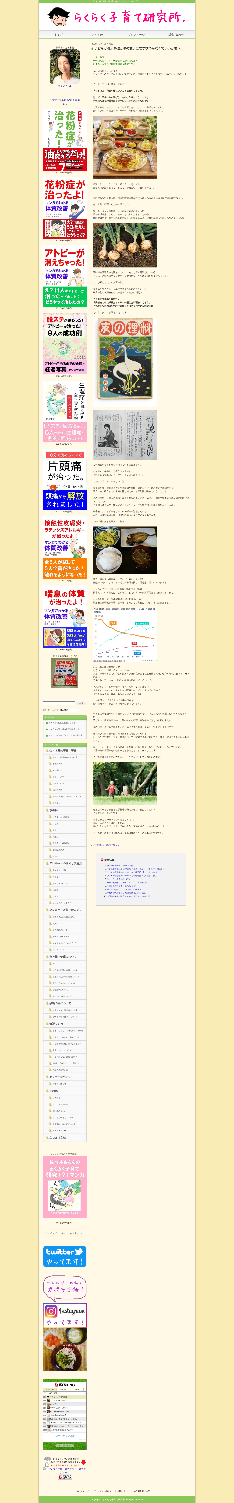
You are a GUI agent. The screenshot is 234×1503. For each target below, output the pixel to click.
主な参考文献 (58, 1137)
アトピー (56, 830)
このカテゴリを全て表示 (64, 1436)
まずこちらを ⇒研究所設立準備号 (68, 1030)
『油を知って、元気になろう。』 (68, 1057)
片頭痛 (55, 824)
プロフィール (136, 34)
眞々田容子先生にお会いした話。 (121, 865)
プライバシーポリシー (102, 1491)
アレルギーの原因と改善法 (66, 863)
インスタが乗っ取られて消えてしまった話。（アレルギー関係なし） (136, 869)
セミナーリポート (60, 1130)
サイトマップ (82, 1491)
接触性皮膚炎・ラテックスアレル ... (68, 796)
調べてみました (59, 1111)
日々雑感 (56, 1098)
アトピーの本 (58, 777)
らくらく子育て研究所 (114, 1499)
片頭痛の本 (57, 770)
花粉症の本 (57, 790)
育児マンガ (57, 803)
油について (57, 963)
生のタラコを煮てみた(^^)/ (118, 879)
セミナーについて (60, 1076)
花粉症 (55, 837)
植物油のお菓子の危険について (66, 977)
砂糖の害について (60, 1003)
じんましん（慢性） (61, 817)
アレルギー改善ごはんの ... (66, 909)
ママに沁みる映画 (60, 1104)
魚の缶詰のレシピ (60, 930)
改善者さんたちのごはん (63, 917)
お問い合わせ (175, 34)
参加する (82, 1439)
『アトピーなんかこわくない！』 (67, 1037)
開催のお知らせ (59, 1084)
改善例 (54, 810)
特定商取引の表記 (142, 1491)
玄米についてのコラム (62, 1050)
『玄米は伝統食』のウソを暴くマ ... (68, 1044)
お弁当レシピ (58, 950)
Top (226, 1495)
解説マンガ (56, 1023)
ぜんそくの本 (58, 783)
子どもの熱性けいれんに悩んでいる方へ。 (125, 889)
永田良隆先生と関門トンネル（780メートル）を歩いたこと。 (133, 896)
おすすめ (97, 34)
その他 (55, 856)
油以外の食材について (62, 996)
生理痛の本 (57, 764)
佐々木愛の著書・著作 (63, 750)
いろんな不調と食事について (65, 970)
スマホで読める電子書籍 (65, 100)
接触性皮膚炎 (58, 850)
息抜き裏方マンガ (60, 1070)
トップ (58, 34)
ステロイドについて (61, 883)
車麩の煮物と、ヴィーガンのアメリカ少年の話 (127, 882)
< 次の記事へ (97, 845)
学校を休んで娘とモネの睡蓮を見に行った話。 (127, 893)
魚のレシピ (57, 923)
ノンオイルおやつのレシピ (64, 943)
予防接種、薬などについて (64, 1124)
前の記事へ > (112, 845)
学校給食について (60, 990)
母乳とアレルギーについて (64, 983)
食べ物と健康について (63, 956)
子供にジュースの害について (65, 1010)
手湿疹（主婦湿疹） (61, 843)
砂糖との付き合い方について (65, 1017)
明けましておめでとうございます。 (122, 886)
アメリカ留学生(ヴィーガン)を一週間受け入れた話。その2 (132, 872)
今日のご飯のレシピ (61, 936)
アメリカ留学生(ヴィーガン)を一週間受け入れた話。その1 (132, 876)
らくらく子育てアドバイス (64, 1117)
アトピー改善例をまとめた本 (65, 757)
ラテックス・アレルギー (63, 903)
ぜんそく (56, 896)
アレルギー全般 (59, 870)
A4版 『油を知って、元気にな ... (67, 1063)
